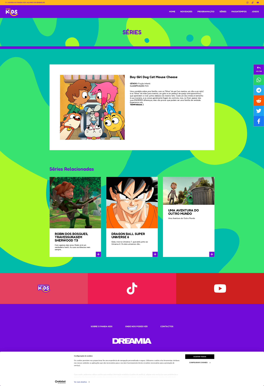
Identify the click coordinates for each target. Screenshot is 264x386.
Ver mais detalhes (80, 382)
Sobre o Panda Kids (101, 326)
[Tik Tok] (253, 3)
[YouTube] (258, 3)
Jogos (255, 11)
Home (172, 11)
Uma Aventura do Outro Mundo (183, 212)
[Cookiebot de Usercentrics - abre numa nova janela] (60, 382)
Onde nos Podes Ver (136, 326)
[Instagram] (247, 3)
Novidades (186, 11)
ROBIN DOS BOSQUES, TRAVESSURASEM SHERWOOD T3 (71, 237)
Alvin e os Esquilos (36, 2)
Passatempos (239, 11)
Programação (205, 11)
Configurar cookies (198, 362)
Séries (223, 11)
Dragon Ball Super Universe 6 (128, 235)
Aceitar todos (199, 357)
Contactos (166, 326)
